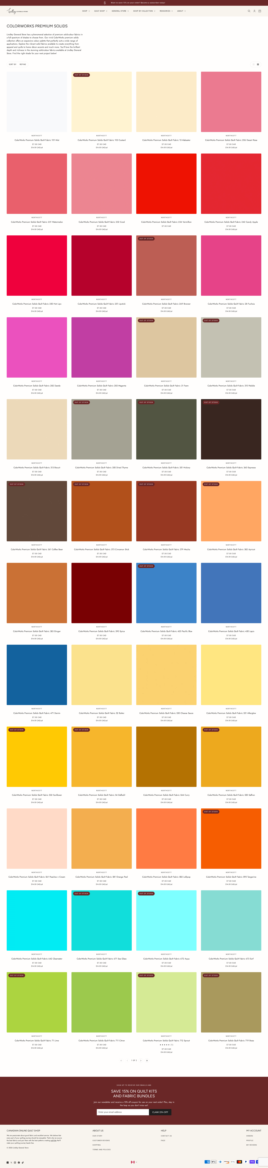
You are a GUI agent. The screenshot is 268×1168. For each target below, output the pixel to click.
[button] (253, 64)
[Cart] (259, 11)
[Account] (254, 11)
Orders (249, 1136)
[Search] (249, 11)
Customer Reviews (101, 1140)
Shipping (97, 1145)
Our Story (97, 1136)
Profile (249, 1140)
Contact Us (166, 1136)
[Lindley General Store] (17, 11)
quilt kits (53, 1140)
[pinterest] (18, 1162)
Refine (23, 64)
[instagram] (14, 1162)
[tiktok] (22, 1162)
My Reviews (251, 1145)
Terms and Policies (102, 1150)
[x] (11, 1162)
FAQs (163, 1140)
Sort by (12, 64)
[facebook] (7, 1162)
